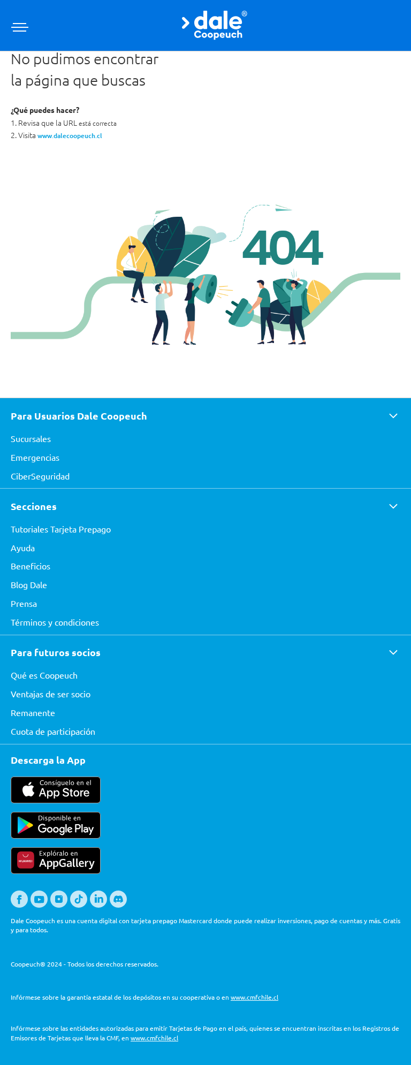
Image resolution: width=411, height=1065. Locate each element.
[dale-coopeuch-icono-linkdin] (98, 905)
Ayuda (23, 547)
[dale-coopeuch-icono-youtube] (39, 905)
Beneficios (30, 565)
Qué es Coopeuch (44, 675)
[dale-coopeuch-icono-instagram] (58, 905)
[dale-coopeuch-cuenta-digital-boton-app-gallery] (56, 871)
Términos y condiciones (55, 622)
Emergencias (35, 457)
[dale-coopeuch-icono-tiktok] (78, 905)
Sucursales (31, 438)
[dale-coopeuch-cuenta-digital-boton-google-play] (56, 835)
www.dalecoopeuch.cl (69, 135)
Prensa (24, 603)
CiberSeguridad (40, 475)
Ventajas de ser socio (50, 693)
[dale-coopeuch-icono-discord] (118, 905)
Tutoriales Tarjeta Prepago (61, 528)
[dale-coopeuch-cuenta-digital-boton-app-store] (56, 800)
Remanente (33, 712)
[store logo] (214, 25)
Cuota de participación (53, 731)
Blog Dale (29, 584)
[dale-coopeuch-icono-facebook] (19, 905)
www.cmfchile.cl (254, 997)
